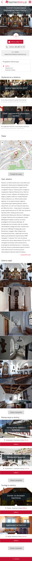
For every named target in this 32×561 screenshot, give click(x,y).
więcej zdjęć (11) (16, 42)
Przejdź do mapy (16, 174)
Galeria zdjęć (6, 260)
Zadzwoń (16, 559)
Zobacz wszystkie (16, 412)
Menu (30, 2)
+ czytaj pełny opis (25, 255)
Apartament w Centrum (16, 525)
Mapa (3, 136)
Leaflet (17, 169)
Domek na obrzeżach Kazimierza (16, 496)
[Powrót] (2, 2)
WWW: (15, 53)
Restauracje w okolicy (10, 417)
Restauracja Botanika (16, 457)
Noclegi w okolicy (8, 485)
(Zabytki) (16, 13)
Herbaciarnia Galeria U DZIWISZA (16, 428)
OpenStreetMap (23, 169)
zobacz (16, 444)
